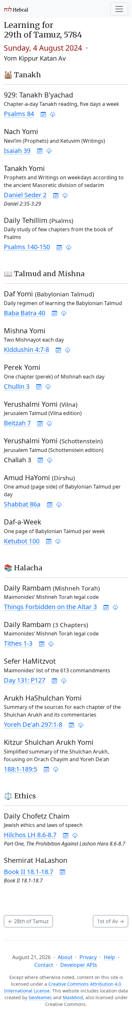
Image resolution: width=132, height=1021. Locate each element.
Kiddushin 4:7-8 (26, 349)
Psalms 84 (19, 113)
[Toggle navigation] (119, 9)
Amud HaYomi (39, 477)
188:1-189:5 (20, 769)
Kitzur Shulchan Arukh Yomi (49, 742)
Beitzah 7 (17, 423)
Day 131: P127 (24, 680)
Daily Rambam (52, 587)
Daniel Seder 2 (25, 195)
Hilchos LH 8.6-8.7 (30, 834)
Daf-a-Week (22, 521)
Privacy (88, 957)
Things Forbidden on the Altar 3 (50, 606)
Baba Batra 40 (24, 313)
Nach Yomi (21, 131)
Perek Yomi (22, 367)
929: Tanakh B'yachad (38, 94)
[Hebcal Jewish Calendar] (16, 9)
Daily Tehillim (38, 220)
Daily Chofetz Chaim (37, 816)
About (65, 957)
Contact (43, 964)
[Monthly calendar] (43, 113)
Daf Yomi (49, 293)
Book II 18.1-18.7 (28, 871)
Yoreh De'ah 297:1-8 (33, 724)
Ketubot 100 (21, 541)
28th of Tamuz (28, 921)
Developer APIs (78, 964)
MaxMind (73, 997)
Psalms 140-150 (27, 246)
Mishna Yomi (24, 330)
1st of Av (110, 921)
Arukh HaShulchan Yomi (43, 697)
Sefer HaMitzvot (30, 661)
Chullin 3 (16, 386)
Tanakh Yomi (24, 168)
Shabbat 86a (22, 504)
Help (109, 957)
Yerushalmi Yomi (41, 404)
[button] (52, 113)
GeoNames (40, 997)
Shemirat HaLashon (35, 860)
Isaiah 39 (17, 150)
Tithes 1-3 (18, 643)
